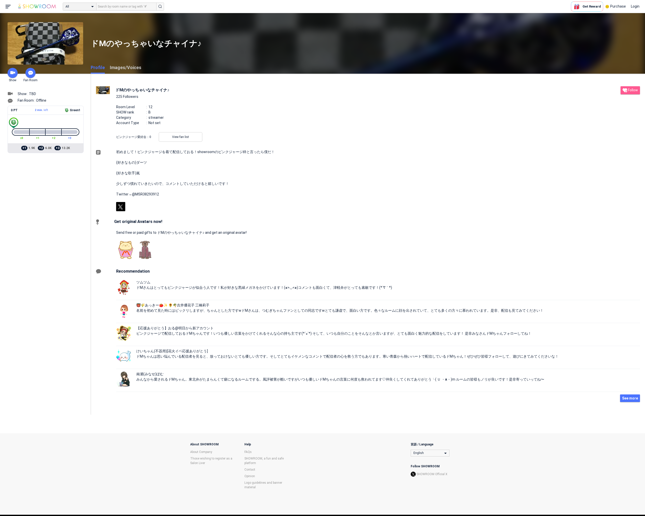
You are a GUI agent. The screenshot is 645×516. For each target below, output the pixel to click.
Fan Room (30, 80)
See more (630, 398)
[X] (120, 206)
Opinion (249, 476)
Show (12, 80)
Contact (249, 469)
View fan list (180, 137)
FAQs (248, 452)
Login (635, 6)
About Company (201, 452)
